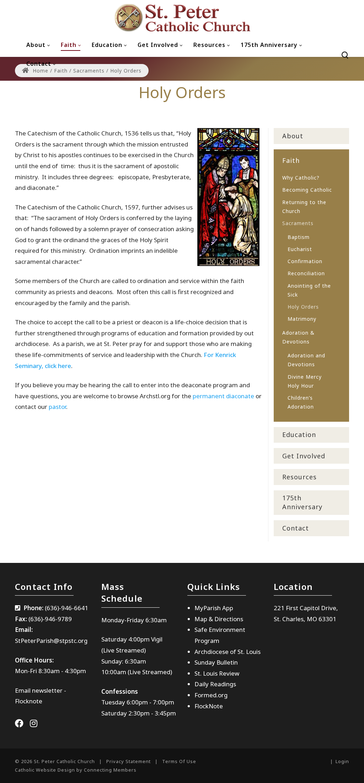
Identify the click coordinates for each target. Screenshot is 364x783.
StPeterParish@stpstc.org (51, 640)
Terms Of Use (179, 761)
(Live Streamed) (150, 672)
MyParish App (213, 608)
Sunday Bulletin (216, 662)
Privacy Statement (128, 761)
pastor (57, 407)
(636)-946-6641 (66, 608)
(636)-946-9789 (50, 619)
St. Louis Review (216, 673)
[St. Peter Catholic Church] (182, 18)
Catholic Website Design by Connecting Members (75, 770)
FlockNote (208, 706)
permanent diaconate (223, 396)
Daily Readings (215, 684)
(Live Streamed (122, 650)
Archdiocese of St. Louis (227, 652)
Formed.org (211, 695)
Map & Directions (218, 619)
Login (342, 761)
